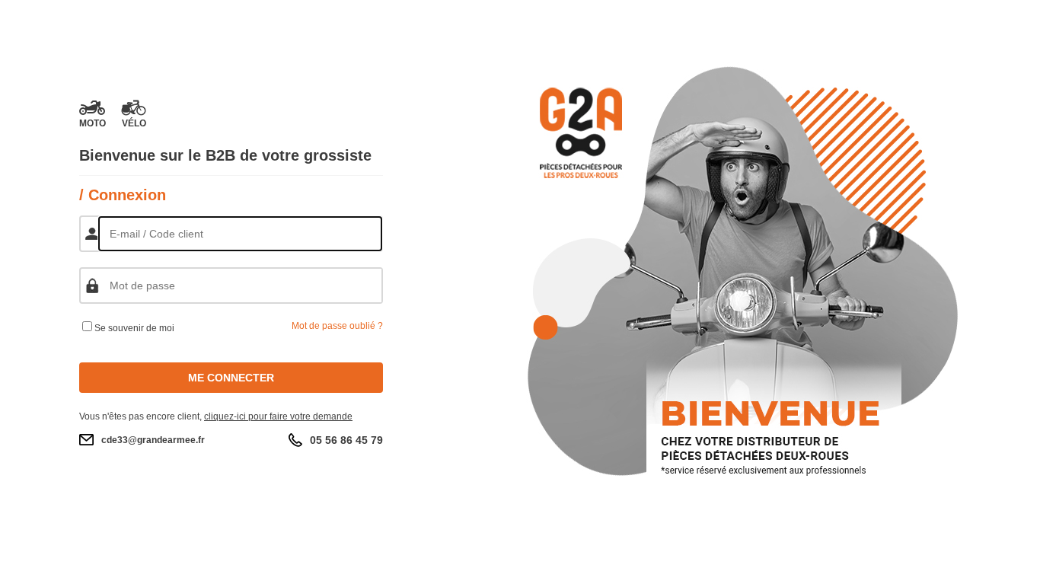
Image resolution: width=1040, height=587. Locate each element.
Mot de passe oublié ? (337, 326)
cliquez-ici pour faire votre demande (278, 416)
